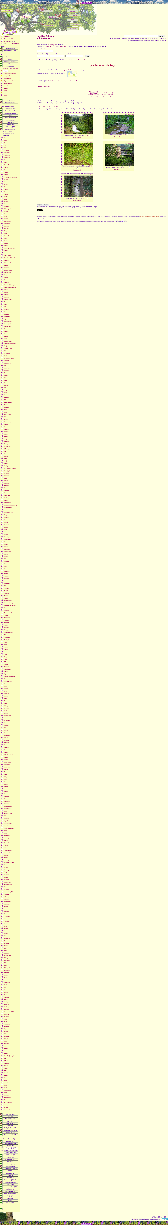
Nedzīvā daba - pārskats (10, 69)
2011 (86, 135)
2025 (84, 198)
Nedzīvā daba (47, 46)
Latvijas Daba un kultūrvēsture (45, 37)
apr (104, 96)
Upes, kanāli (52, 44)
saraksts (10, 38)
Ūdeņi (55, 46)
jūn (111, 96)
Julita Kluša (90, 113)
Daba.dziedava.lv (11, 44)
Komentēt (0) (77, 137)
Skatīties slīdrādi (42, 107)
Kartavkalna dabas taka (56, 81)
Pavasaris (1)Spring (103, 93)
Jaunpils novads (75, 70)
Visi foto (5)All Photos (93, 93)
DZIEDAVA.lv (86, 3)
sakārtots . (77, 60)
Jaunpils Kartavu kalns (72, 81)
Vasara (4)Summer (111, 93)
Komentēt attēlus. (54, 107)
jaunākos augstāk (93, 96)
